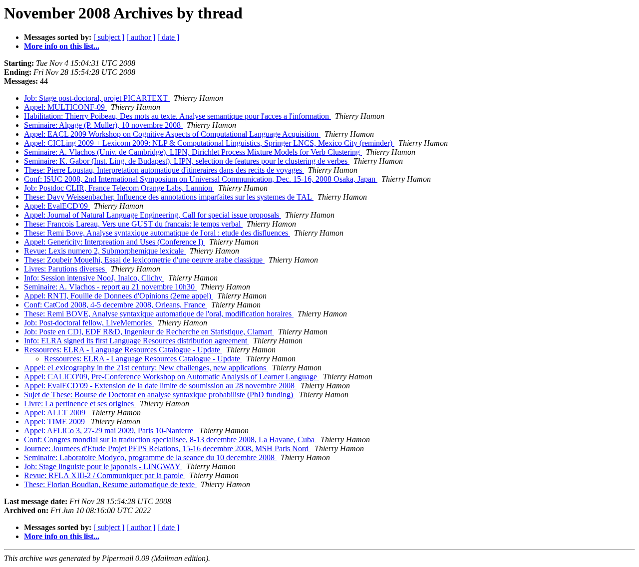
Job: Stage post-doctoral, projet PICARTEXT (97, 98)
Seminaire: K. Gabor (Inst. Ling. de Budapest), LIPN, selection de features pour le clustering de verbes (186, 161)
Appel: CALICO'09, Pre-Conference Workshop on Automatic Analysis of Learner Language (171, 376)
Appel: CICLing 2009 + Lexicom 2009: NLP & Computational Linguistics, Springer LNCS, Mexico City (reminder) (209, 143)
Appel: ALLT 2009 (55, 412)
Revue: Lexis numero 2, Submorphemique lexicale (105, 251)
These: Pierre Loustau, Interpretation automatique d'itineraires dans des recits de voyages (164, 170)
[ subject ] (108, 37)
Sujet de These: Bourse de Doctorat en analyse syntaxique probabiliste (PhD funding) (159, 394)
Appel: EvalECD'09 (57, 206)
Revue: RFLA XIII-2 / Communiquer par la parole (104, 475)
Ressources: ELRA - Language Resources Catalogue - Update (123, 349)
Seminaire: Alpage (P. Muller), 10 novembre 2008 (103, 125)
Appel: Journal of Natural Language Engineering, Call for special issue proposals (152, 215)
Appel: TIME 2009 (55, 421)
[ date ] (168, 37)
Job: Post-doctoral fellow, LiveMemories (89, 322)
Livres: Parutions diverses (65, 269)
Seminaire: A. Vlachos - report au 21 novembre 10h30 (110, 287)
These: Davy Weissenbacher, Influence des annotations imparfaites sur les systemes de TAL (169, 197)
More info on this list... (61, 46)
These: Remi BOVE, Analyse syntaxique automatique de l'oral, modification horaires (159, 313)
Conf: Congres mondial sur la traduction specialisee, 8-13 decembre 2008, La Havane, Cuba (170, 439)
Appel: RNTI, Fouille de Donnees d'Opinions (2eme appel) (118, 295)
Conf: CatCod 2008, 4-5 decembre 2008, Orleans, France (115, 304)
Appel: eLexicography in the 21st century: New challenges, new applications (146, 367)
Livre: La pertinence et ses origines (80, 403)
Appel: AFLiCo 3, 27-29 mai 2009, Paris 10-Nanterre (109, 430)
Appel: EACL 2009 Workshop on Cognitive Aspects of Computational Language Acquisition (172, 134)
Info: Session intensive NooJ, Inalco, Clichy (94, 278)
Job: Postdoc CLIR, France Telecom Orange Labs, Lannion (119, 188)
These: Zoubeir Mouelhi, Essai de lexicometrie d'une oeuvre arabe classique (144, 260)
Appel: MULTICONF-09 (65, 107)
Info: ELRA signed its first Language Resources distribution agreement (136, 340)
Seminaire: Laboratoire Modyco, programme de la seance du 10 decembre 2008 (150, 457)
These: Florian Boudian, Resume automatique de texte (110, 484)
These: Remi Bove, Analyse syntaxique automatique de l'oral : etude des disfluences (157, 233)
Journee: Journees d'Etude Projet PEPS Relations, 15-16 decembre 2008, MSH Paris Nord (167, 448)
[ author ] (140, 37)
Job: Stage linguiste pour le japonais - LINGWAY (103, 466)
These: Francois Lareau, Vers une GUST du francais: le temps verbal (133, 224)
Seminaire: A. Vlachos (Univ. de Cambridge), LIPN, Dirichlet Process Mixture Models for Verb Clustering (193, 152)
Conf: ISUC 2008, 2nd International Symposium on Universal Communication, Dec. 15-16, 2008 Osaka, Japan (200, 179)
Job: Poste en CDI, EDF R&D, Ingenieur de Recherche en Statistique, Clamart (149, 331)
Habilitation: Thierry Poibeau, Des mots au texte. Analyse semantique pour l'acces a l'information (177, 116)
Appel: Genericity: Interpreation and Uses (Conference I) (114, 242)
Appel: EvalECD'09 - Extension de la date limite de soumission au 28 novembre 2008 (160, 385)
